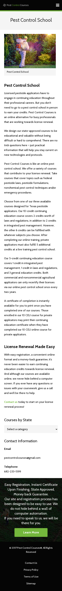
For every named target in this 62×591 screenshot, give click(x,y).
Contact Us (31, 562)
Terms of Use (31, 576)
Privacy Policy (31, 569)
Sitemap (31, 583)
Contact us (11, 402)
